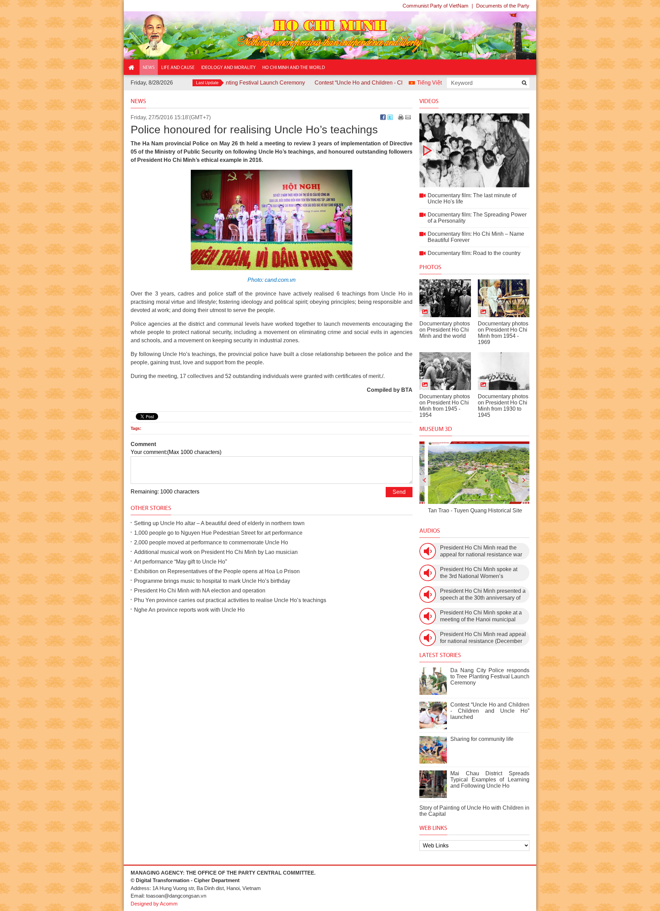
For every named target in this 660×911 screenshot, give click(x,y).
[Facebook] (383, 117)
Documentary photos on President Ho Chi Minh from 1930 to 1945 (503, 405)
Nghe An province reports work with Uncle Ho (189, 610)
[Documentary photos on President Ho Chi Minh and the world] (445, 298)
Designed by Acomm (154, 904)
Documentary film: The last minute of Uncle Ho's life (474, 150)
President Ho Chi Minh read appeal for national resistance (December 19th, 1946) (483, 638)
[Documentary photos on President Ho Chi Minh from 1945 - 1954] (445, 371)
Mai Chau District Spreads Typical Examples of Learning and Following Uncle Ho (489, 779)
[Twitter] (390, 117)
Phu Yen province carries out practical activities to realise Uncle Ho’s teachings (230, 600)
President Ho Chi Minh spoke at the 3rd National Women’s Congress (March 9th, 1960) (478, 573)
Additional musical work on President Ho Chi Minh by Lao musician (216, 552)
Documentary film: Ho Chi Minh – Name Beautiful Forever (476, 237)
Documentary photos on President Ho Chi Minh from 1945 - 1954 (444, 405)
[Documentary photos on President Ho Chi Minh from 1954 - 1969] (503, 298)
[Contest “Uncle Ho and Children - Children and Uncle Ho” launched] (433, 715)
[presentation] (424, 480)
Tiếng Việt (429, 83)
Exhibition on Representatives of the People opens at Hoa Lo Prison (217, 571)
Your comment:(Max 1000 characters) (176, 452)
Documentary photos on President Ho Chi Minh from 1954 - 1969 (503, 333)
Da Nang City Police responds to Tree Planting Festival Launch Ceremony (489, 676)
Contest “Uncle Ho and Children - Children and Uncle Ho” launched (360, 83)
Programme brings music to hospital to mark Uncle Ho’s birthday (212, 581)
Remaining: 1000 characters (165, 492)
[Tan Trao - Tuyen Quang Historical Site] (474, 472)
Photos (430, 267)
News (138, 101)
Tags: (136, 428)
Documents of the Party (502, 6)
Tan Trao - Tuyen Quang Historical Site (466, 510)
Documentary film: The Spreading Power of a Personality (477, 218)
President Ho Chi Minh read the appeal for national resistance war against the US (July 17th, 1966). (481, 551)
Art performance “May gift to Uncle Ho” (180, 562)
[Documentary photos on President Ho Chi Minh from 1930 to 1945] (503, 371)
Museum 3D (435, 429)
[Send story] (408, 117)
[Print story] (401, 117)
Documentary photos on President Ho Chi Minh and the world (444, 330)
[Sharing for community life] (433, 750)
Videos (429, 101)
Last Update (207, 82)
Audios (429, 530)
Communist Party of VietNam (436, 6)
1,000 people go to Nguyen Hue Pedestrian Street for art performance (218, 533)
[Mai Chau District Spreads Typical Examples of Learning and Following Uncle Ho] (433, 784)
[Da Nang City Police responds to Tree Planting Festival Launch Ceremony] (433, 681)
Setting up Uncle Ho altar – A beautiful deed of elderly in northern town (219, 523)
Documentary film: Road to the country (474, 253)
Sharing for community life (482, 739)
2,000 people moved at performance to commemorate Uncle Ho (211, 542)
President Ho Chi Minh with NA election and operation (199, 590)
